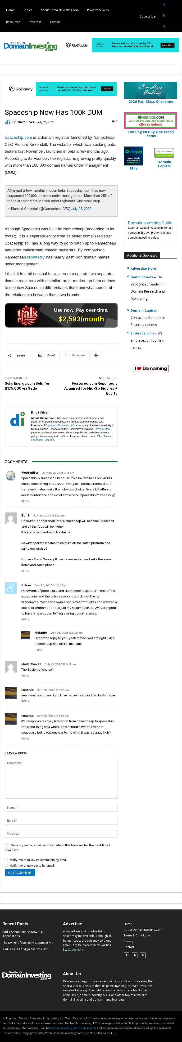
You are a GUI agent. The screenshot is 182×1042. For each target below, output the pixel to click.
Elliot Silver (25, 122)
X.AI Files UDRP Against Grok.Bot (25, 949)
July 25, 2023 (81, 209)
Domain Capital (144, 310)
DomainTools (142, 277)
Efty (133, 168)
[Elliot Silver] (8, 122)
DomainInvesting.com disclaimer (71, 1028)
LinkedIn (50, 439)
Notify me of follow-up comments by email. (38, 860)
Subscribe (148, 16)
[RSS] (164, 16)
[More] (96, 355)
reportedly (36, 257)
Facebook (37, 439)
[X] (164, 26)
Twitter (107, 436)
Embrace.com (142, 333)
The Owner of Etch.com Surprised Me (27, 942)
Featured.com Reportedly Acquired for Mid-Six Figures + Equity (91, 388)
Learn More (76, 950)
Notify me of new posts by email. (32, 865)
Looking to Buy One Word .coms (151, 133)
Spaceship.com (18, 137)
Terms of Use (102, 428)
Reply (25, 501)
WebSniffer (30, 472)
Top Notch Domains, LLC (60, 425)
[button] (178, 16)
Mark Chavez (31, 664)
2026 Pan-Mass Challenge (150, 101)
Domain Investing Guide (150, 222)
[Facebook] (164, 5)
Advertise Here (143, 268)
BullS (25, 515)
